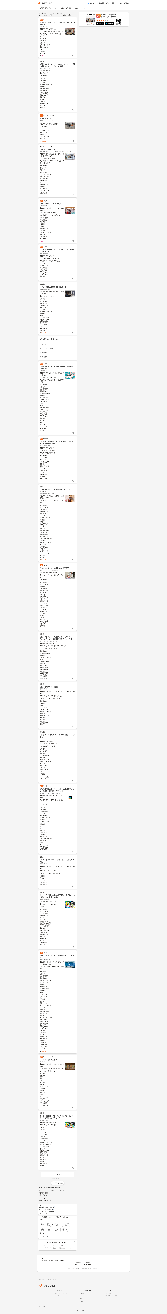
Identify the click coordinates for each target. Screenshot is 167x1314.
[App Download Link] (100, 24)
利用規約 (82, 1293)
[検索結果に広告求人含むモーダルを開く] (42, 15)
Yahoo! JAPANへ (43, 1306)
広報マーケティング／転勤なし (51, 204)
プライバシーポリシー (85, 1296)
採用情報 (82, 1301)
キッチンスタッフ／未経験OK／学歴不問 (54, 568)
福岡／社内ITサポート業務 (49, 687)
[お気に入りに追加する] (73, 56)
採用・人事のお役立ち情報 (111, 1296)
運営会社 (82, 1298)
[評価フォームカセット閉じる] (75, 1242)
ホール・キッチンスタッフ (49, 149)
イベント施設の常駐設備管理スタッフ (53, 287)
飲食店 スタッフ (45, 118)
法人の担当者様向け (60, 1296)
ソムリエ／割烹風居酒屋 (48, 1060)
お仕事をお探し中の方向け (61, 1293)
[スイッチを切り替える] (50, 15)
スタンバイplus (108, 1293)
